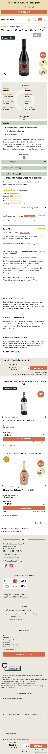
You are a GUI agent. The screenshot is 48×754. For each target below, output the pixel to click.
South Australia (8, 97)
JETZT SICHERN (24, 12)
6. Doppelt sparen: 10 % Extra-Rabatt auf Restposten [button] (22, 714)
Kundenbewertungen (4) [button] (11, 174)
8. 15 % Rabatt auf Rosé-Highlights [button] (16, 739)
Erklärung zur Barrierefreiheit (13, 640)
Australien (28, 90)
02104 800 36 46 (13, 351)
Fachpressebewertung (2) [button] (12, 168)
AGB (5, 635)
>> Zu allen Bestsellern (40, 523)
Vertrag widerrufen (24, 654)
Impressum (7, 637)
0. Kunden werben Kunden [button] (13, 698)
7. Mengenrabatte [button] (10, 733)
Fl (29, 746)
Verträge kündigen (10, 649)
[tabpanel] (24, 57)
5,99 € (41, 752)
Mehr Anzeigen (24, 116)
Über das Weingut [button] (9, 162)
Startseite (4, 528)
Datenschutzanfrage (10, 644)
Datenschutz (7, 642)
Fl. (44, 435)
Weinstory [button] (6, 123)
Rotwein (6, 90)
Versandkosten (5, 678)
